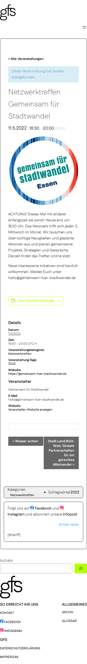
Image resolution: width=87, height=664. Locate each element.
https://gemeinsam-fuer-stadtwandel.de (37, 374)
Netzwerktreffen (19, 354)
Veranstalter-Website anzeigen (30, 409)
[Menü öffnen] (84, 27)
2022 (12, 364)
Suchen (6, 561)
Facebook (43, 508)
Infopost (70, 514)
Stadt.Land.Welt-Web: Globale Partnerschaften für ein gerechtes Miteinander (61, 453)
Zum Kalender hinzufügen (36, 301)
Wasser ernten (25, 441)
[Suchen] (81, 568)
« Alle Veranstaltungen (26, 59)
